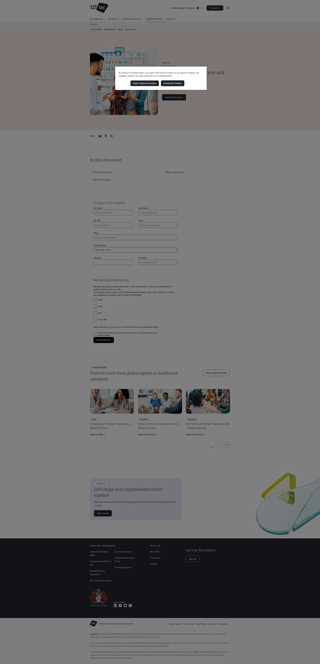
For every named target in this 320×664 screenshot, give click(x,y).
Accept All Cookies (173, 83)
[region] (161, 78)
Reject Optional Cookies (144, 83)
